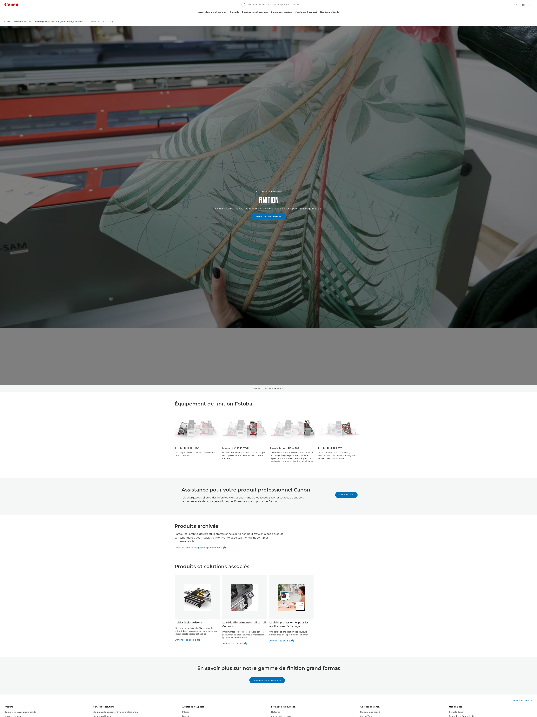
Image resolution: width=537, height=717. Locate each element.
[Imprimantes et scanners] (269, 12)
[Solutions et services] (293, 12)
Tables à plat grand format (269, 191)
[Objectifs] (240, 12)
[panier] (530, 5)
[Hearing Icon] (516, 5)
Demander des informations (268, 216)
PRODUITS (257, 388)
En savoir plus (346, 495)
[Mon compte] (523, 5)
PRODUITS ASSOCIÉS (274, 388)
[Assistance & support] (318, 12)
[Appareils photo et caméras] (227, 12)
